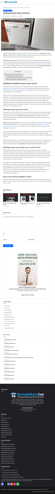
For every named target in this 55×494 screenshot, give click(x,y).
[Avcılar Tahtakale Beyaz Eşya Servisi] (10, 197)
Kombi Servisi (7, 305)
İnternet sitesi (31, 239)
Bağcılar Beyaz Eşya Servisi (7, 456)
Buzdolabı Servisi (4, 426)
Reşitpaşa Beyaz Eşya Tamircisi (27, 203)
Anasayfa (6, 7)
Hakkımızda (34, 491)
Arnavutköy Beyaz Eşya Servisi (7, 458)
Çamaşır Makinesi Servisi (6, 430)
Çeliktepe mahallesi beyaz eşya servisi (13, 74)
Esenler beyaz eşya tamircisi (7, 454)
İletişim (52, 491)
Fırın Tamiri (6, 325)
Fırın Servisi (3, 437)
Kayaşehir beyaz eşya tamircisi (7, 463)
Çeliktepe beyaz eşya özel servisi (14, 76)
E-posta (5, 239)
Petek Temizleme (7, 310)
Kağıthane (24, 88)
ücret (47, 126)
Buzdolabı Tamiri (7, 314)
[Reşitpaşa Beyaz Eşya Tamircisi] (27, 197)
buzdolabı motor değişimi (43, 124)
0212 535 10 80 (13, 470)
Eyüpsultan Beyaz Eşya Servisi (7, 452)
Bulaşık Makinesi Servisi (6, 428)
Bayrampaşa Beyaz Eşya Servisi (8, 450)
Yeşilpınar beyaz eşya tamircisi (7, 461)
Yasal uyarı (39, 491)
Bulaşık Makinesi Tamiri (9, 319)
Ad (4, 233)
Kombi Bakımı (7, 307)
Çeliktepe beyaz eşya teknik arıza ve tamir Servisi (18, 77)
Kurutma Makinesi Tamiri (9, 328)
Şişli (45, 86)
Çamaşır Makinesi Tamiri (9, 316)
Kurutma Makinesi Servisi (6, 434)
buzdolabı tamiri (39, 63)
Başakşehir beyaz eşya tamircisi (8, 444)
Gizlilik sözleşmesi (46, 491)
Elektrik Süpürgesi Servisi (6, 432)
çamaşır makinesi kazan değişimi (11, 126)
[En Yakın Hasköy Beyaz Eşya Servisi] (44, 197)
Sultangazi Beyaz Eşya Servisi (7, 446)
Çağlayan (5, 88)
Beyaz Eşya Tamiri (8, 312)
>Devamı (34, 404)
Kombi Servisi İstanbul (5, 418)
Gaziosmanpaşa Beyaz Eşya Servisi (8, 448)
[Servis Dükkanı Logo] (10, 2)
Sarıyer (18, 88)
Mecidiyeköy (12, 88)
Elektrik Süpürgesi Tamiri (9, 323)
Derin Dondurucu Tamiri (9, 321)
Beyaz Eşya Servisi (12, 7)
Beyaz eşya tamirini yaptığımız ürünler (15, 79)
